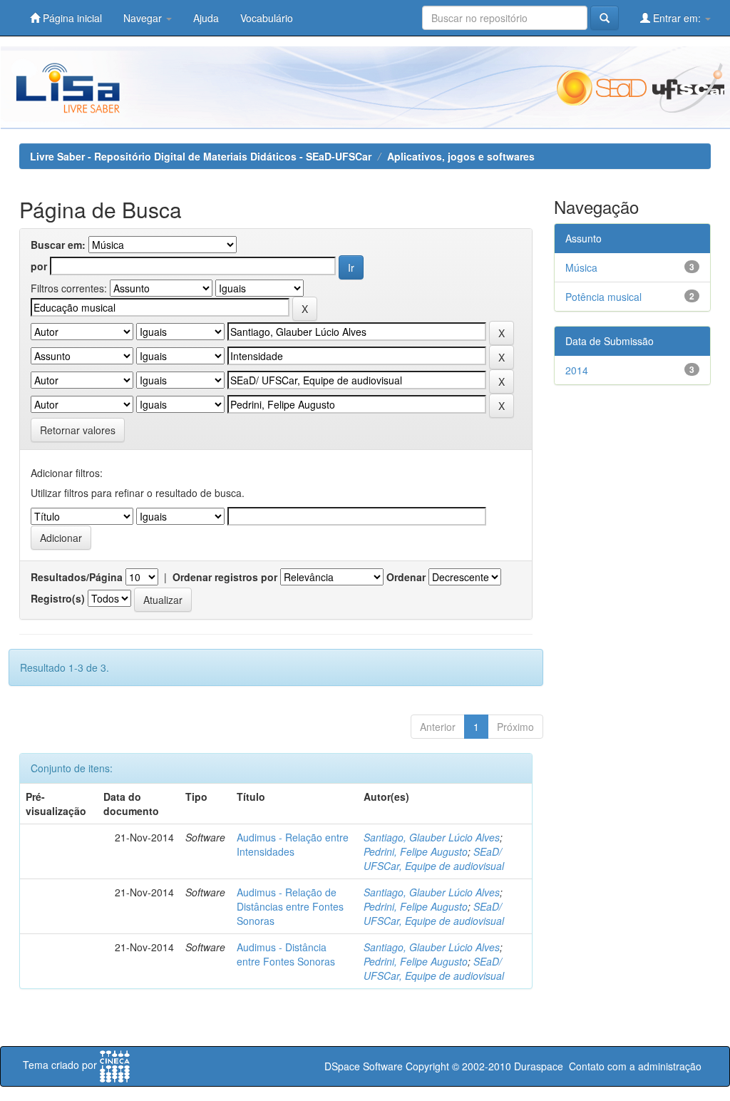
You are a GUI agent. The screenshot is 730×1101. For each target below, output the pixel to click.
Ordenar (406, 577)
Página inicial (71, 18)
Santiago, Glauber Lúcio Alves (432, 837)
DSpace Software (363, 1066)
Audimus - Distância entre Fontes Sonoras (286, 954)
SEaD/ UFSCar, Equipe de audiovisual (434, 858)
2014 (576, 370)
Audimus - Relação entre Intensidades (293, 844)
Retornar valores (77, 430)
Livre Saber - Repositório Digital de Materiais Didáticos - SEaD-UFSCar (200, 156)
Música (581, 267)
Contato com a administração (635, 1066)
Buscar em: (58, 244)
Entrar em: (677, 18)
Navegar (144, 18)
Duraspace (538, 1066)
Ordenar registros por (225, 577)
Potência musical (603, 297)
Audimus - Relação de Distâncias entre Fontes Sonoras (290, 906)
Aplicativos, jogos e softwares (461, 156)
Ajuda (206, 18)
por (39, 266)
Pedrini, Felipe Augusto (416, 851)
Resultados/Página (77, 577)
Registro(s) (58, 598)
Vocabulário (266, 18)
